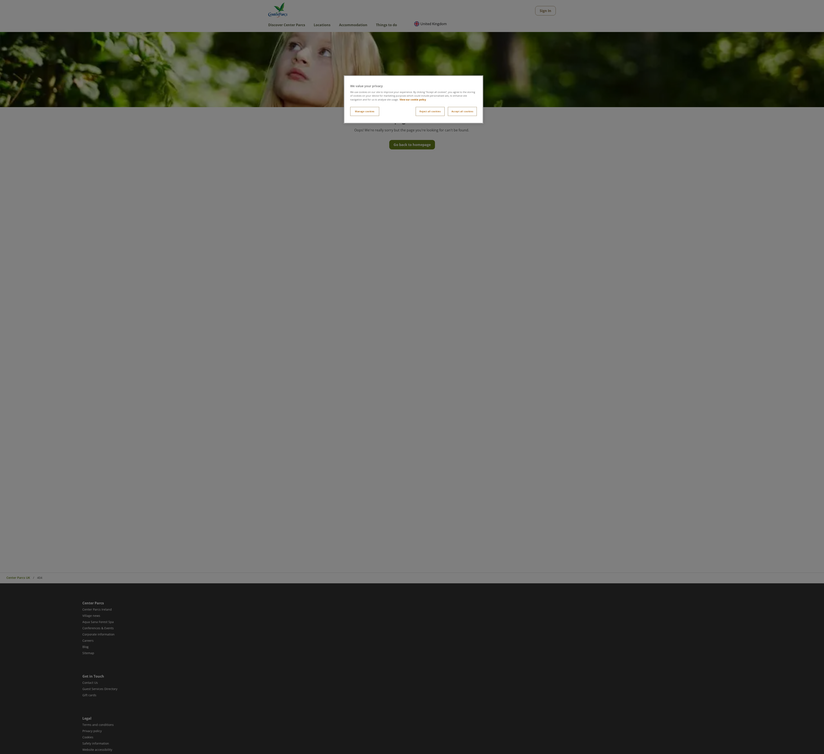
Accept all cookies (462, 111)
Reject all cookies (430, 111)
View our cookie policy (413, 99)
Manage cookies (364, 111)
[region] (413, 99)
